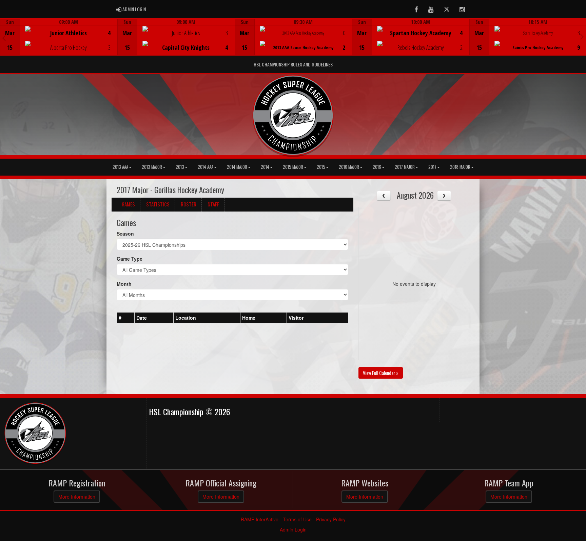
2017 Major (405, 167)
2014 (265, 167)
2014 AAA (205, 167)
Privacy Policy (331, 519)
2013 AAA (120, 167)
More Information (76, 496)
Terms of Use (297, 519)
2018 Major (460, 167)
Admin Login (293, 529)
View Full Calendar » (380, 372)
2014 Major (237, 167)
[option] (58, 37)
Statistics (158, 204)
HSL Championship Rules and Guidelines (293, 64)
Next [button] (582, 36)
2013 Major (152, 167)
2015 (321, 167)
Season (125, 233)
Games (128, 204)
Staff (213, 204)
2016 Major (349, 167)
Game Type (129, 258)
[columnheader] (126, 318)
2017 (432, 167)
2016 (377, 167)
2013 (180, 167)
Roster (188, 204)
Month (124, 283)
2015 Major (293, 167)
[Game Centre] (59, 42)
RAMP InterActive (259, 519)
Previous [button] (4, 37)
